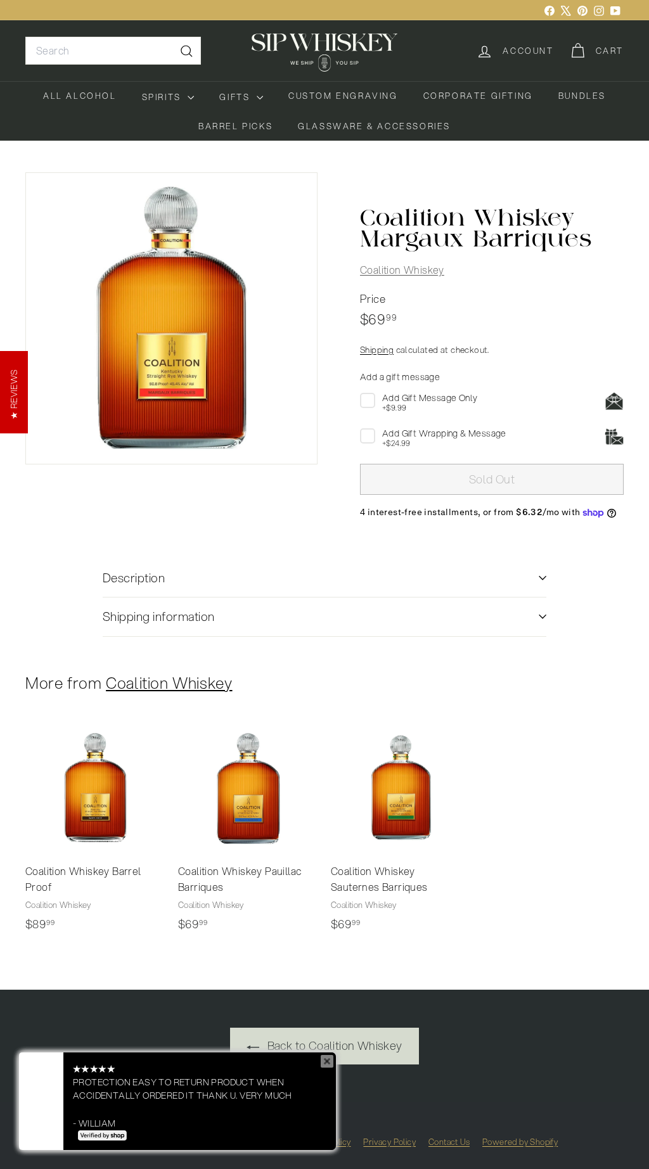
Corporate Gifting (478, 95)
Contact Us (449, 1141)
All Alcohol (80, 95)
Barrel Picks (235, 126)
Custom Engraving (343, 95)
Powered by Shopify (520, 1141)
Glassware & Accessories (374, 126)
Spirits (163, 97)
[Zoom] (171, 318)
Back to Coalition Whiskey (333, 1045)
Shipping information (159, 616)
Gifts (236, 97)
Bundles (582, 95)
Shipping (377, 349)
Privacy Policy (389, 1141)
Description (134, 577)
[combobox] (113, 51)
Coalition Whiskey (402, 269)
